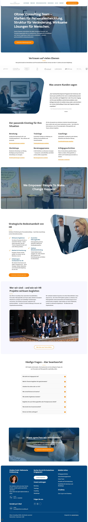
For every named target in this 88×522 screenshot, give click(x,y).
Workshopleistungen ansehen (17, 157)
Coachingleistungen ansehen (65, 141)
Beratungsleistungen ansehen (17, 143)
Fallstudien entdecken (64, 159)
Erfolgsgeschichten (41, 3)
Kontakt (62, 3)
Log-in (56, 3)
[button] (2, 519)
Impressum (18, 517)
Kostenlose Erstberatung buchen (24, 42)
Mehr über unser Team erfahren (44, 347)
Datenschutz (12, 517)
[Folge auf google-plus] (40, 504)
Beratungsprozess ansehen (41, 157)
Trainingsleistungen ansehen (41, 143)
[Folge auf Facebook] (35, 504)
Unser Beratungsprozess (64, 476)
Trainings (36, 488)
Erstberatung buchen (72, 3)
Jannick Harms (75, 515)
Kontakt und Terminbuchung (65, 481)
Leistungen (26, 3)
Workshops (36, 493)
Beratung (36, 486)
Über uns (32, 3)
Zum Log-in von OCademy (64, 493)
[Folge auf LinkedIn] (37, 504)
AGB (23, 517)
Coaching (36, 491)
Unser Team (61, 479)
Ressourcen (51, 3)
